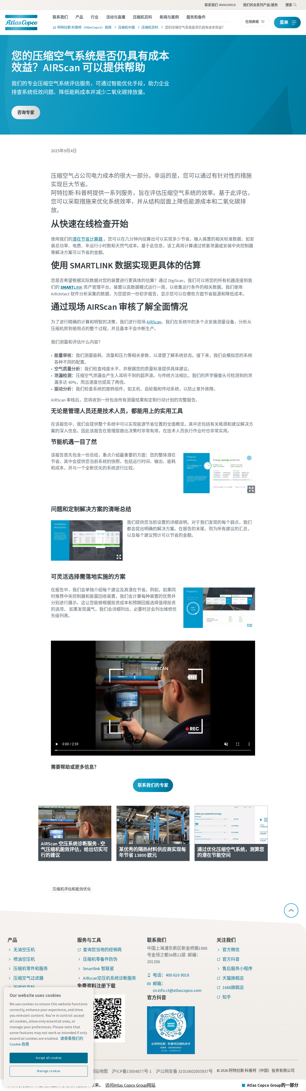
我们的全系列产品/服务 (260, 5)
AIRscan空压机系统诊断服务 (109, 978)
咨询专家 (25, 112)
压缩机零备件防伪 (100, 959)
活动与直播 (115, 17)
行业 (94, 17)
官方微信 (231, 949)
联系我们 (60, 17)
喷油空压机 (24, 959)
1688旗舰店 (233, 987)
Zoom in (251, 489)
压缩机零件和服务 (30, 968)
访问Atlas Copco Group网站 (130, 1085)
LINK (71, 287)
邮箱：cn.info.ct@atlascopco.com (177, 987)
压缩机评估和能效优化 (72, 889)
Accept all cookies (49, 1058)
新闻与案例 (169, 17)
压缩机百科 (142, 17)
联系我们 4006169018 (220, 5)
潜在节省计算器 (88, 239)
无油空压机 (24, 949)
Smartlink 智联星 (98, 968)
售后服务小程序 (237, 968)
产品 (79, 17)
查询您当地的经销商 (102, 949)
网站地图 (99, 1071)
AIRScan (154, 322)
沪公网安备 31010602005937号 (184, 1071)
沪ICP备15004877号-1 (132, 1071)
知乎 (226, 997)
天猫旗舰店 (233, 978)
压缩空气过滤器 (28, 978)
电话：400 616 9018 (171, 975)
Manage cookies (48, 1071)
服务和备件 (196, 17)
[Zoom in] (219, 472)
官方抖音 (231, 959)
